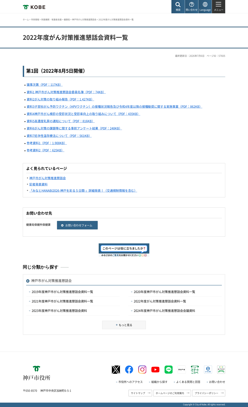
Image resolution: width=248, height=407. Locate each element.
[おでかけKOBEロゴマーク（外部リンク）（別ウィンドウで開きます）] (221, 369)
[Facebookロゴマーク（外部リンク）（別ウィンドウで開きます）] (129, 369)
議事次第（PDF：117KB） (45, 84)
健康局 (67, 19)
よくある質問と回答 (188, 382)
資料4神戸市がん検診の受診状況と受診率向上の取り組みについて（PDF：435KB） (83, 113)
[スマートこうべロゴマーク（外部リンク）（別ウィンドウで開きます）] (195, 369)
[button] (178, 6)
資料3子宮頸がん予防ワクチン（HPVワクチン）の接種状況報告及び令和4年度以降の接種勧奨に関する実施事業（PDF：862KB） (114, 106)
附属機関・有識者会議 (51, 19)
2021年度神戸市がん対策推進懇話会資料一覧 (62, 301)
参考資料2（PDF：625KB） (45, 150)
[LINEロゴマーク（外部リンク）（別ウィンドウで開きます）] (168, 370)
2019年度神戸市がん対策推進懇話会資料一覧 (62, 291)
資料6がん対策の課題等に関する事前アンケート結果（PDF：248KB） (74, 128)
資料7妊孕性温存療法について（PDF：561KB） (59, 135)
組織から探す (159, 382)
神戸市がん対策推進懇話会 (84, 19)
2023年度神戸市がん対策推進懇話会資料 (59, 310)
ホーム (26, 19)
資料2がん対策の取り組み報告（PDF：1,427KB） (60, 99)
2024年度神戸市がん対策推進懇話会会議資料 (164, 310)
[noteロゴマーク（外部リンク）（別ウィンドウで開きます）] (182, 370)
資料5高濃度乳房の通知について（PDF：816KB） (61, 121)
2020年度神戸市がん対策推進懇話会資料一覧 (164, 291)
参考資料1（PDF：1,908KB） (47, 143)
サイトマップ (138, 393)
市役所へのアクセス (130, 382)
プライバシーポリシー (206, 393)
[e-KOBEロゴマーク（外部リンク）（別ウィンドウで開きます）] (208, 370)
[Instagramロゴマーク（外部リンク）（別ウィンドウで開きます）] (142, 370)
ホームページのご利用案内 (170, 393)
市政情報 (35, 19)
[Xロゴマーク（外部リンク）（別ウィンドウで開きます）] (116, 370)
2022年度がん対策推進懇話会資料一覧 (160, 301)
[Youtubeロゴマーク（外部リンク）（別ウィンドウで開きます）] (155, 369)
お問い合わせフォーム (78, 225)
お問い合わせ (217, 382)
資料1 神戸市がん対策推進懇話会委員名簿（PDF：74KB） (66, 92)
